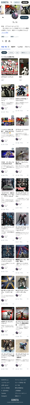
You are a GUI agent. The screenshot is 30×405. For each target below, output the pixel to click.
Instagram (4, 396)
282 (4, 37)
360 (14, 37)
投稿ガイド (18, 396)
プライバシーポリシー (21, 393)
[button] (11, 2)
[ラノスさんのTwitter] (3, 41)
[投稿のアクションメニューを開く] (13, 112)
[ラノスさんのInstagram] (6, 41)
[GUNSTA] (4, 2)
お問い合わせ (4, 385)
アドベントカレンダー (21, 380)
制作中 (13, 47)
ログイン (17, 2)
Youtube (3, 393)
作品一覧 (5, 47)
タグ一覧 (17, 385)
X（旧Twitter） (5, 390)
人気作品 (11, 52)
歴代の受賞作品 (19, 388)
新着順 (4, 52)
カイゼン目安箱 (5, 388)
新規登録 (25, 2)
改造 (17, 52)
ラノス (6, 107)
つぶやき (20, 47)
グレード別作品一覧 (20, 382)
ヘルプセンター (5, 382)
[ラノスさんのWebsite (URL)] (9, 41)
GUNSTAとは (4, 380)
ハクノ (2, 79)
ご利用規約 (18, 390)
